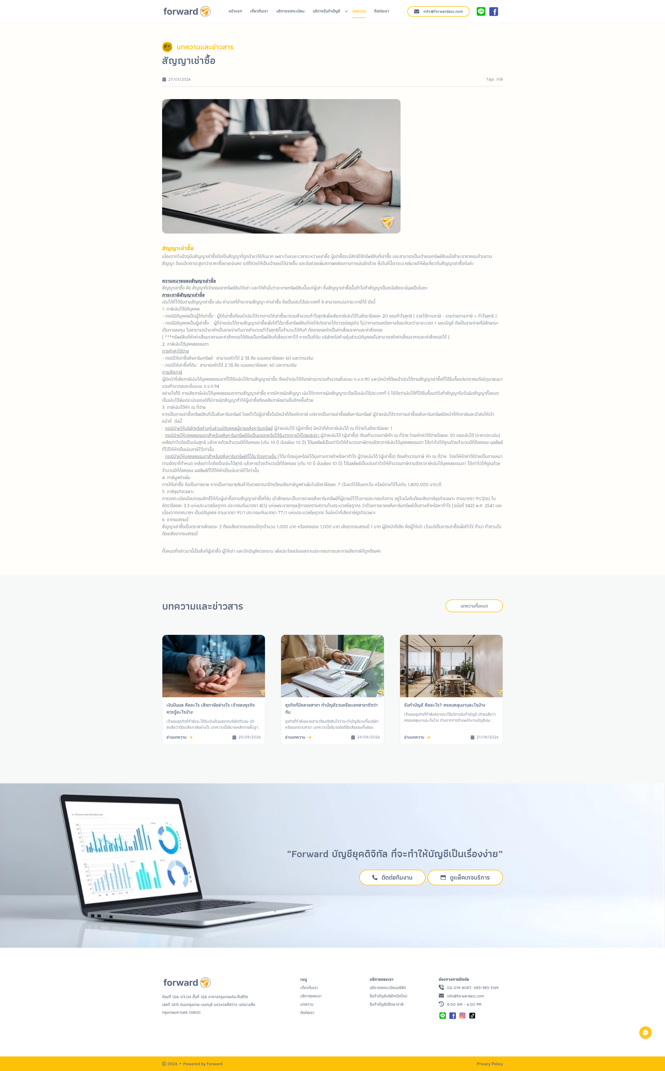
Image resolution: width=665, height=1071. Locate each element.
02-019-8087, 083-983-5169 (472, 988)
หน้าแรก (235, 11)
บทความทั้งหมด (474, 606)
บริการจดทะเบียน (290, 11)
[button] (462, 1016)
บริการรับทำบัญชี (326, 11)
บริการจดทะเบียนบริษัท (388, 987)
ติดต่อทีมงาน (397, 877)
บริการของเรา (311, 996)
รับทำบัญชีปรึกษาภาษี (387, 1004)
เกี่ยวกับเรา (259, 11)
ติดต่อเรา (381, 11)
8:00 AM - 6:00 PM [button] (464, 1004)
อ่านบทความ (177, 737)
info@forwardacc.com (443, 11)
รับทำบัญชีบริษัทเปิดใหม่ (388, 996)
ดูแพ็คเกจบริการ (470, 877)
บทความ (359, 11)
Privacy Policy (490, 1063)
